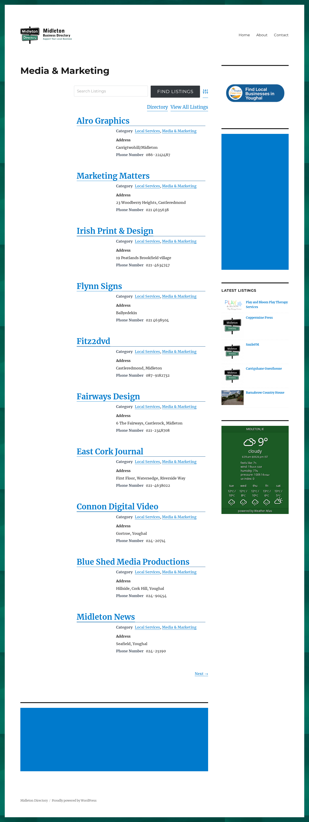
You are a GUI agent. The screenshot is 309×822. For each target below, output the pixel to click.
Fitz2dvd (93, 341)
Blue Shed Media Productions (133, 562)
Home (244, 35)
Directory (157, 107)
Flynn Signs (99, 286)
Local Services (147, 131)
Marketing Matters (113, 176)
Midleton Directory (34, 801)
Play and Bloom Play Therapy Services (267, 304)
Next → (201, 673)
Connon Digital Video (117, 506)
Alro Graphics (103, 121)
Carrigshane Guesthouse (264, 369)
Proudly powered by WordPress (74, 801)
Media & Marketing (179, 131)
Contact (281, 35)
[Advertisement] (115, 739)
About (262, 35)
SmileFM (252, 345)
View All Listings (189, 107)
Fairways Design (108, 396)
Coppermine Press (259, 318)
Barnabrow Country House (265, 393)
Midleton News (106, 617)
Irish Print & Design (115, 231)
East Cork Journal (110, 451)
